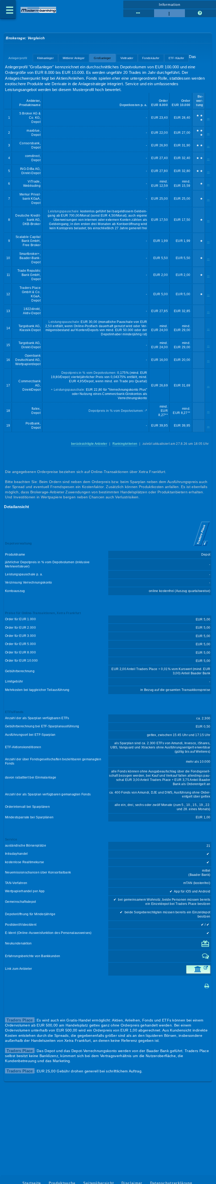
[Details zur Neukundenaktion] (206, 946)
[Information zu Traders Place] (201, 546)
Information (169, 4)
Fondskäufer (150, 58)
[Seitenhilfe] (200, 13)
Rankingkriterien (125, 443)
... (208, 118)
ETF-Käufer (176, 58)
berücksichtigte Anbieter (89, 443)
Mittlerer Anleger (74, 58)
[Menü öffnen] (8, 9)
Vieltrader (126, 58)
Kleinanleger (45, 58)
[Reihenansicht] (138, 13)
